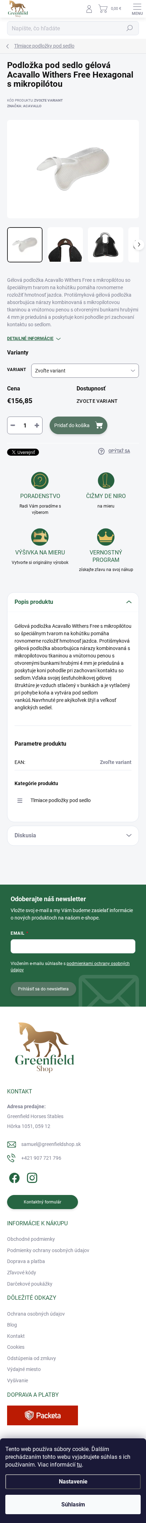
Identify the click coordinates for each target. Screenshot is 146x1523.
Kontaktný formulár (42, 1202)
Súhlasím (73, 1504)
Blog (12, 1325)
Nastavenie (73, 1481)
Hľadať (129, 28)
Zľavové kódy (21, 1272)
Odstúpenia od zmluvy (31, 1358)
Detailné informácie (30, 338)
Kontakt (16, 1336)
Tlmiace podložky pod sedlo (60, 800)
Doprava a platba (26, 1261)
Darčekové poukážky (29, 1284)
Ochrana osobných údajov (36, 1314)
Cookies (15, 1347)
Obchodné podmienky (31, 1239)
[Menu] (137, 9)
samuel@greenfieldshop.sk (51, 1144)
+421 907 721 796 (41, 1158)
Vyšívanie (17, 1380)
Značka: (24, 106)
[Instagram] (31, 1177)
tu (79, 1464)
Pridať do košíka (72, 425)
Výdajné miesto (24, 1369)
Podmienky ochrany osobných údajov (48, 1250)
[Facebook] (13, 1177)
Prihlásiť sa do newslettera (43, 989)
